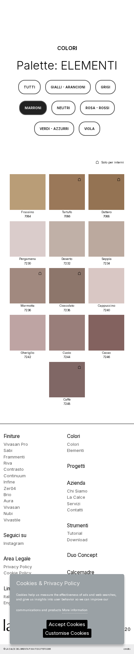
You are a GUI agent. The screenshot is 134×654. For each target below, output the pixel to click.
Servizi (73, 503)
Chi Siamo (77, 491)
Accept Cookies (67, 624)
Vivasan (12, 507)
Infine (9, 481)
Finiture (12, 436)
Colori (73, 436)
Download (77, 539)
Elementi (75, 450)
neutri (63, 108)
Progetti (76, 466)
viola (89, 129)
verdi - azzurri (54, 129)
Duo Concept (82, 555)
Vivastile (12, 519)
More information (74, 610)
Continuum (15, 475)
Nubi (8, 513)
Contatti (75, 509)
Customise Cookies (67, 633)
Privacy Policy (18, 566)
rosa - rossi (97, 108)
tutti (29, 87)
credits (127, 649)
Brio (7, 494)
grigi (105, 87)
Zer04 (10, 488)
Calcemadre (80, 572)
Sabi (8, 450)
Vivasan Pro (16, 444)
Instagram (14, 543)
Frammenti (14, 456)
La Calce (76, 497)
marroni (33, 108)
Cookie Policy (17, 572)
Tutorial (74, 533)
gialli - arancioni (68, 87)
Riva (8, 463)
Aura (8, 500)
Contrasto (14, 469)
